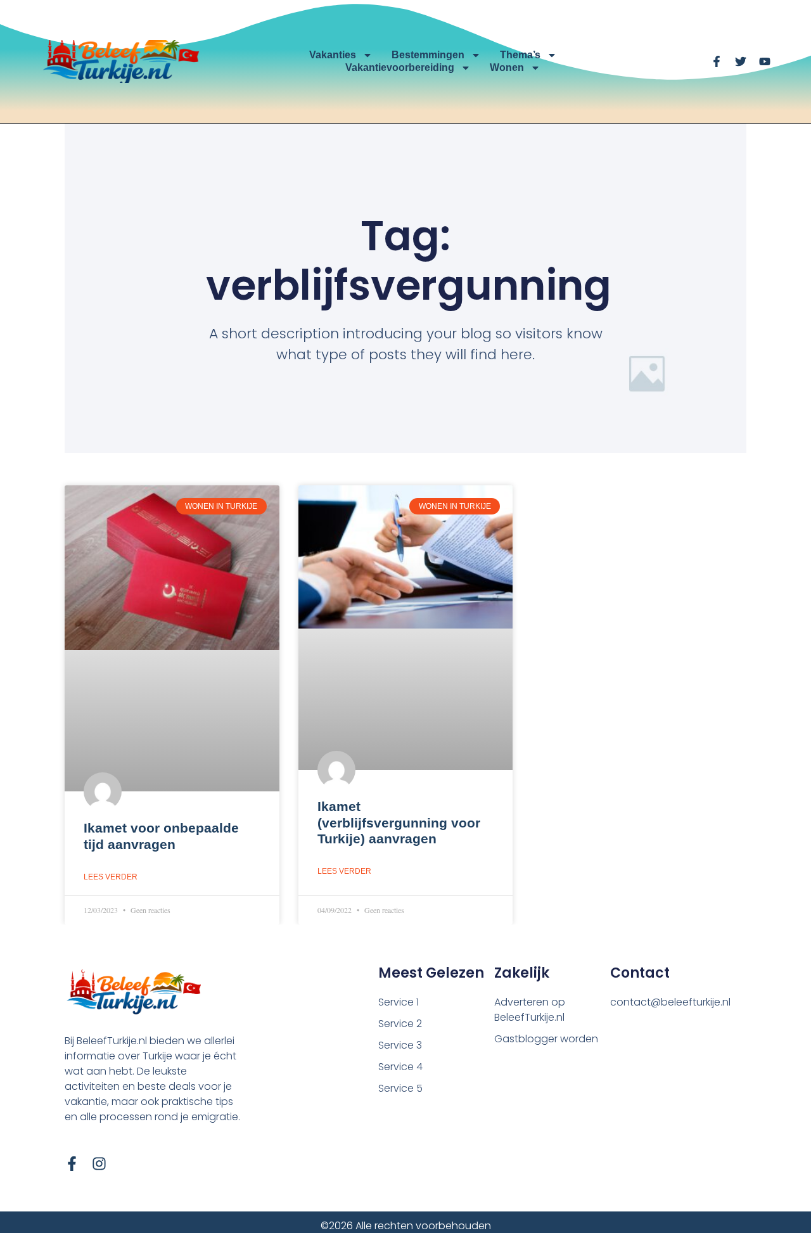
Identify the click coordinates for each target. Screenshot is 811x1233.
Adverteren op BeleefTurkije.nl (529, 1010)
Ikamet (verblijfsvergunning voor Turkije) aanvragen (398, 822)
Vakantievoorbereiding (399, 67)
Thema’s (520, 54)
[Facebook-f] (72, 1163)
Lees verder (110, 876)
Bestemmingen (428, 54)
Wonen (507, 67)
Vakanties (332, 54)
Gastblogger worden (546, 1039)
